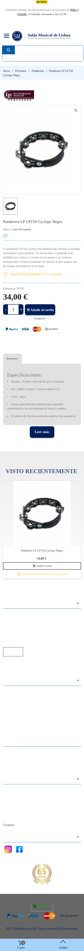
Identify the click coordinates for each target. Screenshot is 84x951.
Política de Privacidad (21, 625)
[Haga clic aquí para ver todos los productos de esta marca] (18, 95)
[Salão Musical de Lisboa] (17, 36)
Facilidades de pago (20, 641)
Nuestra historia (17, 806)
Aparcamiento (16, 636)
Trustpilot (8, 825)
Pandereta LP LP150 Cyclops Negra (42, 550)
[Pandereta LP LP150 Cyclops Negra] (42, 513)
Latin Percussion (21, 229)
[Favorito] (5, 236)
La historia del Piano (20, 811)
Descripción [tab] (12, 358)
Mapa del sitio (16, 795)
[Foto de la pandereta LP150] (76, 110)
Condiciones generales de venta (27, 630)
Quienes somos (17, 800)
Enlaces (12, 619)
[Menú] (6, 36)
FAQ (10, 614)
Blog (10, 817)
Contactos (13, 789)
